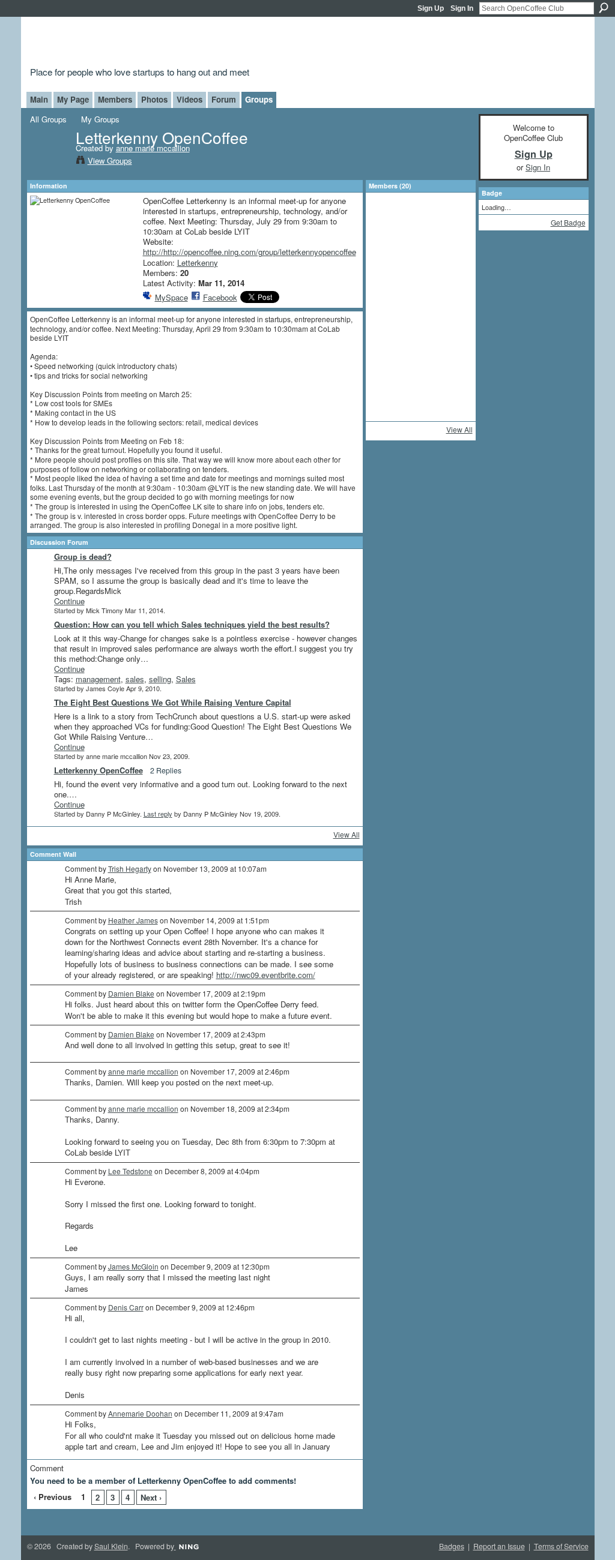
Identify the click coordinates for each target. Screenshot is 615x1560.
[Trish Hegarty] (420, 380)
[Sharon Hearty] (452, 380)
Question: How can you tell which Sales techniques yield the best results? (192, 624)
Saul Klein (111, 1546)
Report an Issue (499, 1546)
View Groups (110, 160)
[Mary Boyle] (452, 253)
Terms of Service (561, 1546)
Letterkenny (197, 262)
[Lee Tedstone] (452, 285)
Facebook (220, 297)
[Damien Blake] (388, 348)
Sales (186, 679)
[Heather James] (388, 380)
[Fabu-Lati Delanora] (388, 253)
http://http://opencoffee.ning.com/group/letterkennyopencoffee (249, 251)
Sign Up (430, 8)
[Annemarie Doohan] (452, 317)
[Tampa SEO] (420, 253)
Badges (451, 1546)
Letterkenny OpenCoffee (98, 770)
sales (135, 679)
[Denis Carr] (388, 317)
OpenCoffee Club (224, 43)
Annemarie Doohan (140, 1413)
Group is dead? (83, 556)
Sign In (461, 8)
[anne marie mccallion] (49, 162)
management (98, 679)
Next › (151, 1497)
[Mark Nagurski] (420, 348)
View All (346, 834)
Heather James (133, 920)
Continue (69, 601)
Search (603, 7)
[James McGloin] (388, 412)
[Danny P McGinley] (388, 221)
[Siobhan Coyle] (388, 285)
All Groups (48, 119)
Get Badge (568, 222)
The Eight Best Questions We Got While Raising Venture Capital (172, 702)
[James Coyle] (420, 221)
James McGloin (133, 1266)
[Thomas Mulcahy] (420, 285)
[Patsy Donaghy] (420, 412)
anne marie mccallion (153, 148)
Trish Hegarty (129, 868)
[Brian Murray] (452, 348)
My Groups (100, 119)
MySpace (171, 297)
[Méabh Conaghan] (420, 317)
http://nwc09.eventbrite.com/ (265, 974)
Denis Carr (126, 1307)
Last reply (158, 813)
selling (160, 679)
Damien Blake (131, 993)
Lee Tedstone (130, 1171)
